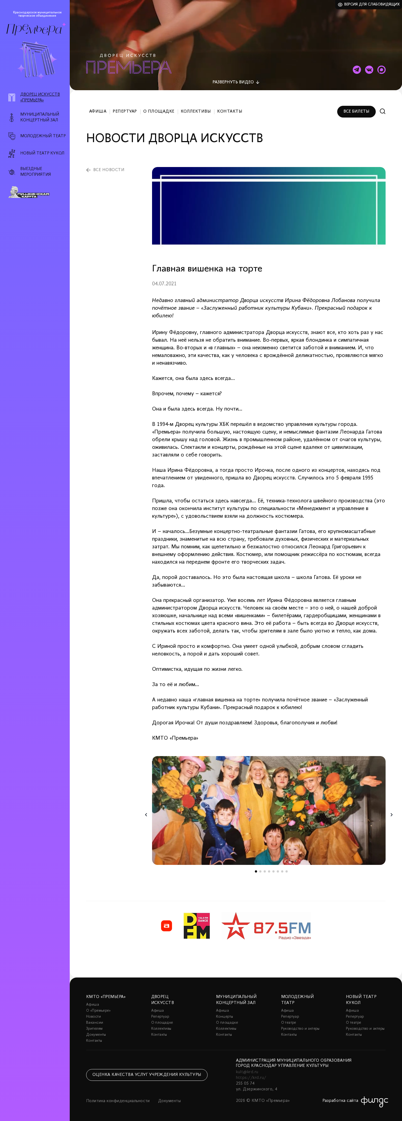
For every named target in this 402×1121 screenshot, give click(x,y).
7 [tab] (282, 871)
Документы (96, 1035)
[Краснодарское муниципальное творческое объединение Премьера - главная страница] (34, 29)
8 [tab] (287, 871)
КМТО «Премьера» (106, 997)
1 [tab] (256, 871)
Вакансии (94, 1023)
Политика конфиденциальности (118, 1101)
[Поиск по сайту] (383, 111)
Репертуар (125, 111)
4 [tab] (269, 871)
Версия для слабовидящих (372, 4)
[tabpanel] (269, 810)
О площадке (158, 111)
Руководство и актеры (300, 1029)
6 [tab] (278, 871)
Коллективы (196, 111)
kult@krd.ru (247, 1072)
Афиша (97, 111)
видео (233, 82)
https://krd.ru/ (251, 1078)
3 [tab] (265, 871)
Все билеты (356, 111)
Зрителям (94, 1029)
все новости (108, 170)
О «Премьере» (98, 1011)
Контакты (229, 111)
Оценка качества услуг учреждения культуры (146, 1075)
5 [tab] (273, 871)
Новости (93, 1017)
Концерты (224, 1017)
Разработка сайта (340, 1101)
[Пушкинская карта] (38, 192)
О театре (288, 1023)
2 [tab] (260, 871)
